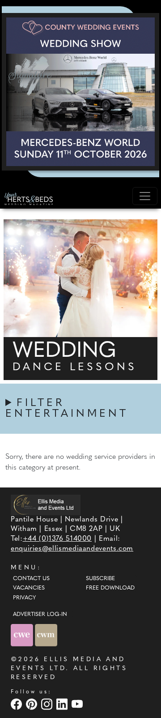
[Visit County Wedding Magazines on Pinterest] (32, 704)
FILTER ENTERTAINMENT (66, 408)
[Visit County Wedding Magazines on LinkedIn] (63, 704)
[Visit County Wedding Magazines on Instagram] (48, 704)
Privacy (24, 598)
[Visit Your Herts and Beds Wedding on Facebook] (17, 704)
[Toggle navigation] (144, 196)
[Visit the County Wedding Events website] (23, 635)
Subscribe (100, 578)
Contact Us (31, 578)
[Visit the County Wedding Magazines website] (46, 635)
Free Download (110, 588)
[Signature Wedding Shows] (80, 91)
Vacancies (29, 588)
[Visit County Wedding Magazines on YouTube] (78, 704)
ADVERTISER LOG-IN (40, 614)
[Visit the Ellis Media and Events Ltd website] (45, 504)
